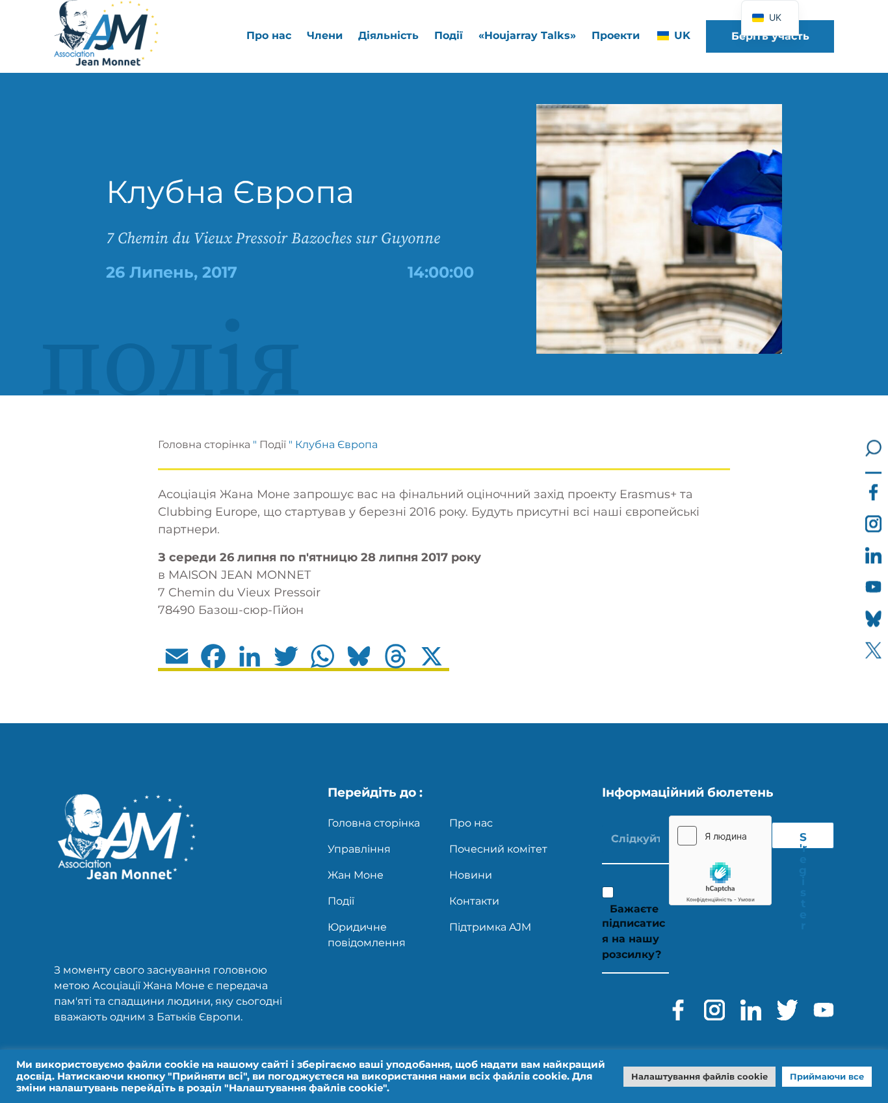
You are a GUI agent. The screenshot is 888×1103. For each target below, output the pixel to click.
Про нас (471, 823)
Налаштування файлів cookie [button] (699, 1076)
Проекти (616, 35)
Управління (359, 849)
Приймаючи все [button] (827, 1076)
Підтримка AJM (490, 927)
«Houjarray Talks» (527, 35)
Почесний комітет (498, 849)
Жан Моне (356, 875)
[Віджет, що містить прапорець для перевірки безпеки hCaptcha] (720, 860)
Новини (470, 875)
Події (448, 35)
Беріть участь (770, 36)
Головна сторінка (204, 444)
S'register (803, 840)
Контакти (474, 901)
